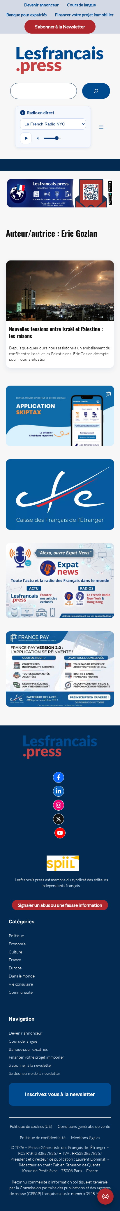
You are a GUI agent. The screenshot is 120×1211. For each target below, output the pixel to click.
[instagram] (58, 805)
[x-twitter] (58, 819)
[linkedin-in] (58, 791)
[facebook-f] (58, 777)
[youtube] (60, 832)
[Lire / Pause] (26, 138)
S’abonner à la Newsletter (60, 26)
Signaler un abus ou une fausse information (60, 905)
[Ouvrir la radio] (105, 1196)
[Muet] (38, 138)
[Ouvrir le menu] (101, 126)
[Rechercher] (96, 91)
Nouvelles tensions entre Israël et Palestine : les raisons (56, 332)
